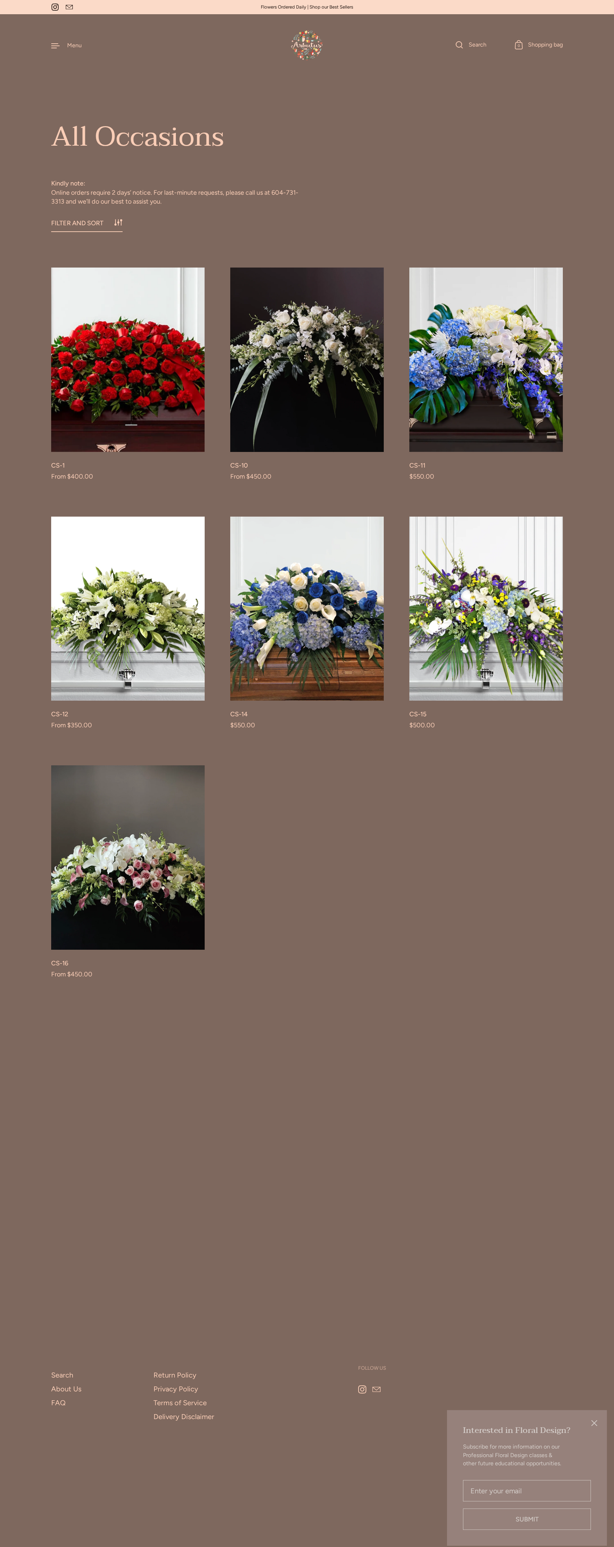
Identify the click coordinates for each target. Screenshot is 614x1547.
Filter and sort (77, 223)
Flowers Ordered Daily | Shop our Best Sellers (307, 7)
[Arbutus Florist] (307, 45)
